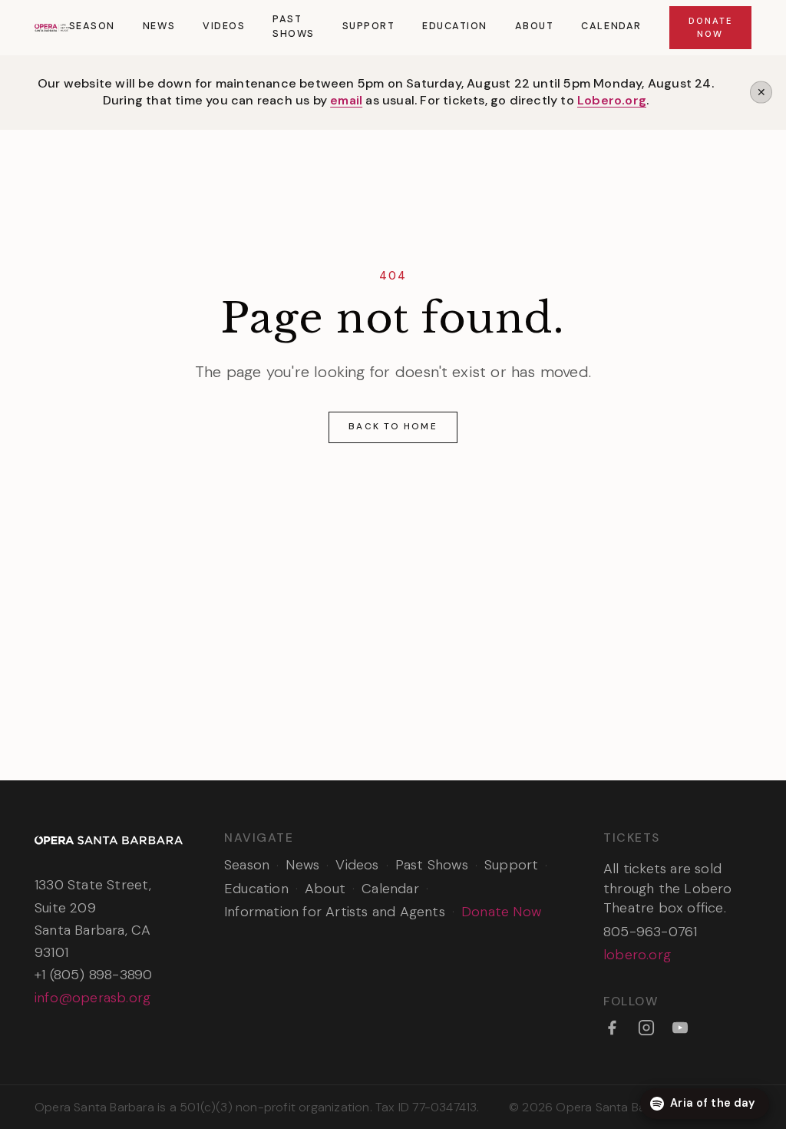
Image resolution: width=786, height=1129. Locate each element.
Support (368, 26)
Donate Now (710, 27)
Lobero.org (611, 100)
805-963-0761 (650, 931)
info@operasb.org (92, 997)
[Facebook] (611, 1027)
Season (92, 26)
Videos (224, 26)
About (534, 26)
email (346, 100)
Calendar (611, 26)
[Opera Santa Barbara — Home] (52, 27)
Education (454, 26)
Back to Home (392, 426)
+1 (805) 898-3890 (93, 974)
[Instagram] (646, 1027)
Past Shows (293, 26)
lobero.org (637, 954)
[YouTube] (680, 1027)
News (159, 26)
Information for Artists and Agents (334, 911)
